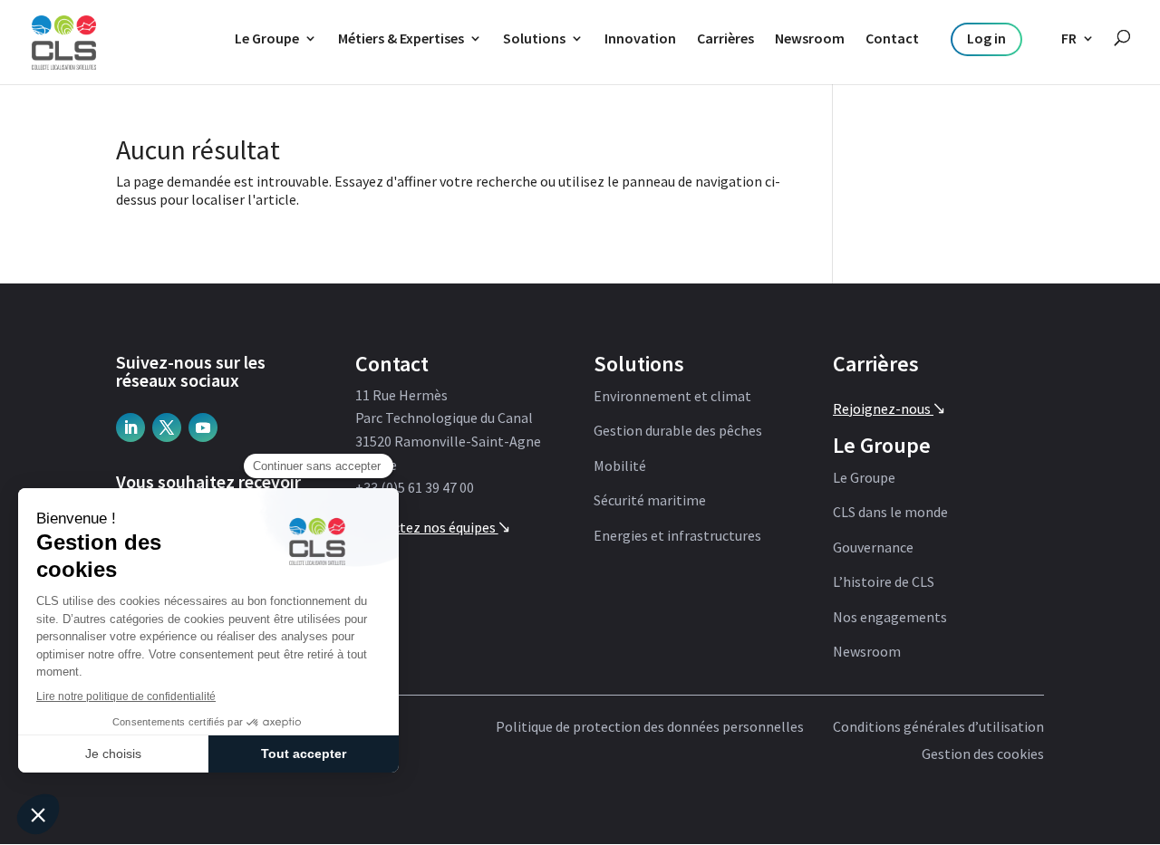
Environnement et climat (672, 397)
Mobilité (620, 466)
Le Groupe (267, 38)
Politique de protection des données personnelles (650, 727)
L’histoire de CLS (883, 582)
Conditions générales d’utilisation (938, 727)
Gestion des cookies (983, 754)
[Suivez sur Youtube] (203, 427)
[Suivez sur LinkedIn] (130, 427)
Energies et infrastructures (677, 536)
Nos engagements (890, 618)
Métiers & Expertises (401, 38)
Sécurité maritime (650, 501)
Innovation (640, 38)
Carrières (725, 38)
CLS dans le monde (890, 512)
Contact (892, 38)
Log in (986, 38)
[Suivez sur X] (166, 427)
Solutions (534, 38)
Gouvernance (873, 548)
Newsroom (810, 38)
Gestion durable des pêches (678, 431)
